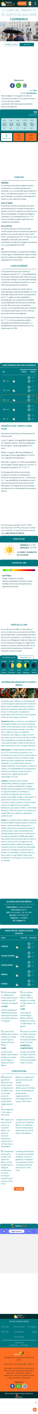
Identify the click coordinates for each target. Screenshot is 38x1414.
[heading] (19, 1189)
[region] (19, 63)
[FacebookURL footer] (12, 1386)
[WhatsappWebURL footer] (18, 1386)
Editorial (25, 1345)
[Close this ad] (36, 1402)
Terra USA (5, 1331)
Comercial (14, 1345)
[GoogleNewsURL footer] (24, 1386)
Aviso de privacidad (19, 1364)
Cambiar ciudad (11, 44)
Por (33, 90)
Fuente (28, 93)
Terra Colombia (19, 1326)
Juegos (34, 1331)
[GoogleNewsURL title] (24, 85)
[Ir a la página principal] (8, 3)
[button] (35, 3)
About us (31, 1364)
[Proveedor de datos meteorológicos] (19, 1396)
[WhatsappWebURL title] (18, 85)
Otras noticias (19, 1336)
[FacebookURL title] (12, 85)
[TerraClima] (30, 4)
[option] (6, 137)
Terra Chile (5, 1326)
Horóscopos (19, 1331)
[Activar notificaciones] (35, 1410)
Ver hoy (27, 44)
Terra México (32, 1326)
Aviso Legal (8, 1364)
